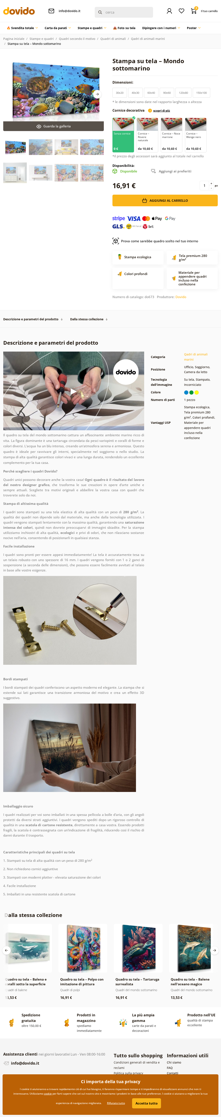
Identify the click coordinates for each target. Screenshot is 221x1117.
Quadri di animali (113, 39)
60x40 (151, 93)
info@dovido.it (24, 1063)
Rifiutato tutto (116, 1103)
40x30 (135, 93)
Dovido (180, 297)
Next (97, 94)
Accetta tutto (147, 1103)
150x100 (201, 93)
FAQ (170, 1068)
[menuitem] (22, 28)
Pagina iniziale (13, 39)
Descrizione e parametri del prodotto (30, 319)
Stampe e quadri (42, 39)
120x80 (183, 93)
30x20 (119, 93)
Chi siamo (174, 1062)
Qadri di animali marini (148, 39)
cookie (48, 1093)
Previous (6, 950)
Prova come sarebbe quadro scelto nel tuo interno (159, 241)
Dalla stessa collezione (86, 319)
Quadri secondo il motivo (77, 39)
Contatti (172, 1073)
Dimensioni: (123, 82)
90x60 (167, 93)
